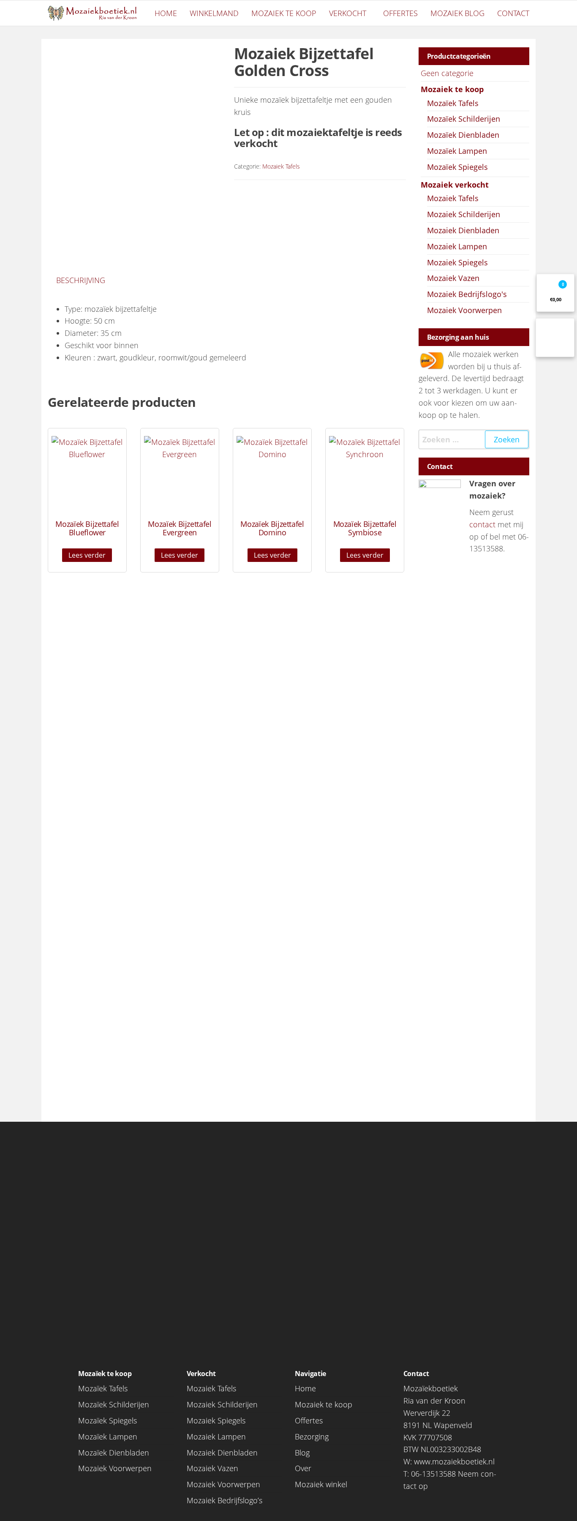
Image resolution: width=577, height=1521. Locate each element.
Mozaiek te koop (283, 13)
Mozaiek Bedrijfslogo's (467, 294)
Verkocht (347, 13)
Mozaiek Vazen (453, 278)
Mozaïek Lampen (457, 151)
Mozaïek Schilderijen (463, 119)
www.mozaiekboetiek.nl (454, 1461)
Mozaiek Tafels (281, 166)
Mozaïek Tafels (453, 103)
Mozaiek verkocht (455, 185)
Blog (302, 1452)
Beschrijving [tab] (80, 280)
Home (166, 13)
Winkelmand (214, 13)
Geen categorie (447, 73)
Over (303, 1468)
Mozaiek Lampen (457, 246)
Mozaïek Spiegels (457, 167)
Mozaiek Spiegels (457, 262)
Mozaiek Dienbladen (463, 230)
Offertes (400, 13)
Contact (513, 13)
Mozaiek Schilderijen (463, 214)
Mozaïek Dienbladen (463, 135)
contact (482, 524)
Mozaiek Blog (457, 13)
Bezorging (312, 1436)
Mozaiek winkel (321, 1484)
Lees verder (87, 555)
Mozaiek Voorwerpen (464, 310)
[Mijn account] (555, 338)
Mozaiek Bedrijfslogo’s (224, 1500)
